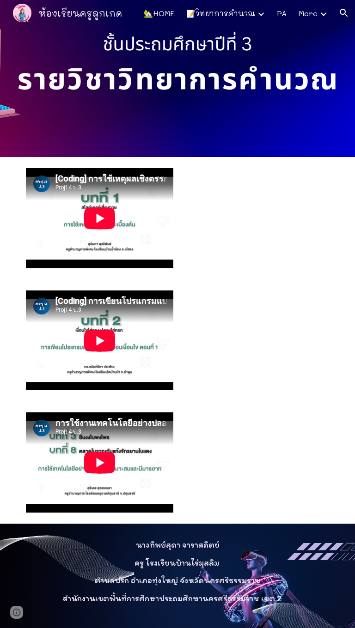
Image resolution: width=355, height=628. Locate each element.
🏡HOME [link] (159, 13)
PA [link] (282, 13)
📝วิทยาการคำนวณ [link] (220, 13)
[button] (344, 13)
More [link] (308, 13)
